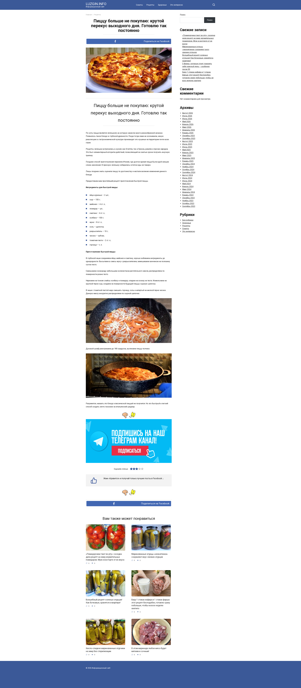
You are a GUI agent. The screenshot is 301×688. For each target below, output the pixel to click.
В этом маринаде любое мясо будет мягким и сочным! (148, 649)
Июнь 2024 (187, 181)
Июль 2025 (187, 144)
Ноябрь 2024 (187, 167)
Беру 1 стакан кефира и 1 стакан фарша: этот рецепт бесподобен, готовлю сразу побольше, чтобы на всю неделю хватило (150, 604)
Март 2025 (186, 155)
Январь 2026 (187, 133)
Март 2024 (186, 189)
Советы (139, 5)
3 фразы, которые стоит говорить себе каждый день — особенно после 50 (197, 66)
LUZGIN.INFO (96, 4)
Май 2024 (186, 184)
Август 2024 (187, 175)
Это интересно (176, 5)
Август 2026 (187, 113)
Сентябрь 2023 (188, 206)
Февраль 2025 (188, 158)
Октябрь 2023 (188, 203)
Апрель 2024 (187, 186)
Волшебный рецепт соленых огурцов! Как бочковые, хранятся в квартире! (104, 601)
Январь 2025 (187, 161)
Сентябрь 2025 (188, 138)
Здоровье (162, 5)
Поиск (182, 15)
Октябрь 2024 (188, 169)
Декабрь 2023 (188, 198)
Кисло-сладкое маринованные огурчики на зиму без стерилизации (105, 649)
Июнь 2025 (187, 147)
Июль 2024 (187, 178)
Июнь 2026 (187, 119)
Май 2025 (186, 150)
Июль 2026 (187, 116)
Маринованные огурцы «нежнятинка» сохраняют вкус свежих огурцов (149, 555)
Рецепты (150, 5)
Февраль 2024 (188, 192)
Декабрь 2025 (188, 136)
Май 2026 (186, 121)
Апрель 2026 (187, 124)
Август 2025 (187, 141)
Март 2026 (186, 127)
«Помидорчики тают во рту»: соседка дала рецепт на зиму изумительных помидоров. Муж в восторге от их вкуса (105, 557)
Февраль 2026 (188, 130)
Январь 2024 (187, 195)
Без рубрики (187, 220)
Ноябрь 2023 (187, 201)
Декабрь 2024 (188, 164)
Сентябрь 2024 (188, 172)
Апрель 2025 (187, 153)
